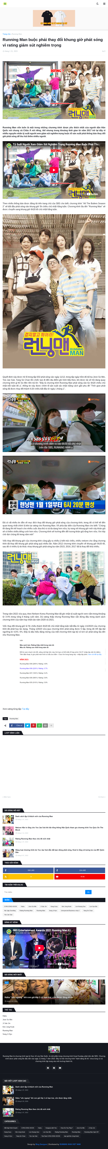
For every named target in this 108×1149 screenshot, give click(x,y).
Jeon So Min (32, 906)
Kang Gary (54, 906)
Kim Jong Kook (66, 906)
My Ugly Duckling (10, 910)
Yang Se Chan (88, 910)
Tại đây (25, 709)
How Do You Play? (67, 1128)
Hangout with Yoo (51, 1128)
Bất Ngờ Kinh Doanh (10, 1128)
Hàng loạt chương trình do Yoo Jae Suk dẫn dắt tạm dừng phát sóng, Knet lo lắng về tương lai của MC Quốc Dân (59, 851)
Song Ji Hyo (53, 910)
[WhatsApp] (39, 725)
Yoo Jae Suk (8, 914)
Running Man (17, 34)
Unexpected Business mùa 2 (70, 910)
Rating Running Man (26, 910)
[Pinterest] (33, 725)
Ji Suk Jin (43, 906)
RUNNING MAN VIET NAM (70, 1144)
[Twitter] (27, 725)
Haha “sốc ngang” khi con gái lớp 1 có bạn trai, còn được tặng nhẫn (39, 997)
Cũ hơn (101, 797)
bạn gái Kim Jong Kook (71, 1136)
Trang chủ (6, 34)
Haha (22, 906)
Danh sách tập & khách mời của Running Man (34, 816)
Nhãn (7, 900)
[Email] (45, 725)
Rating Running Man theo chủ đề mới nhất (32, 839)
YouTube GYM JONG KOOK (50, 1136)
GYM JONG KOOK (10, 906)
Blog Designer (41, 1144)
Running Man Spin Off (91, 1132)
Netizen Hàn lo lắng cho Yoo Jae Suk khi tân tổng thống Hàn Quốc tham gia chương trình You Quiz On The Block (59, 829)
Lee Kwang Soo (80, 906)
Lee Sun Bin (93, 906)
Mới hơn (7, 797)
